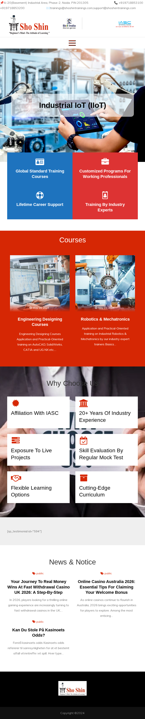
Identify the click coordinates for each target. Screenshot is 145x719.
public (40, 573)
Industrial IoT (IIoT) (72, 105)
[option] (72, 105)
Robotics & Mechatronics (105, 319)
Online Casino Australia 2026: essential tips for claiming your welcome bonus (106, 587)
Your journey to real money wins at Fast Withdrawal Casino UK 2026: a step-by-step (38, 587)
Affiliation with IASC (35, 413)
